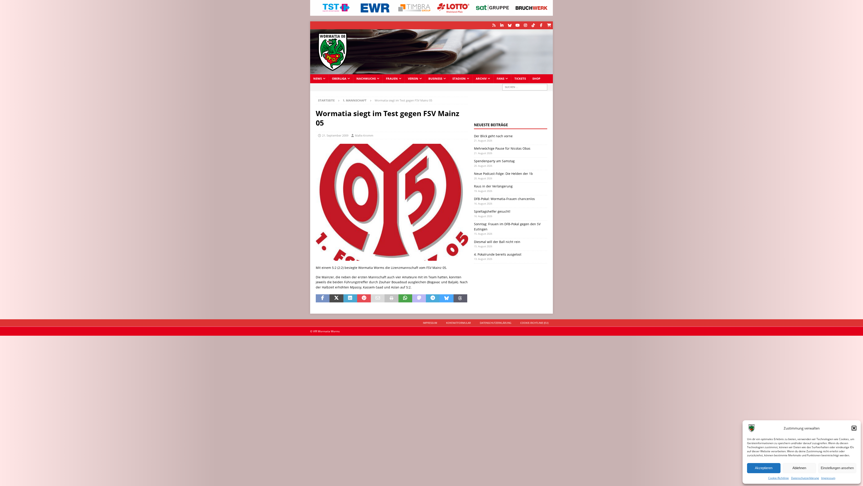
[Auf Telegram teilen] (433, 298)
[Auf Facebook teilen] (322, 298)
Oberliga (339, 79)
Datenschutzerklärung (805, 478)
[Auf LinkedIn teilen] (350, 298)
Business (435, 79)
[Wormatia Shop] (549, 25)
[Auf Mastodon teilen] (419, 298)
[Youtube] (517, 25)
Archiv (481, 79)
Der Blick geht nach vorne (493, 136)
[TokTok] (533, 25)
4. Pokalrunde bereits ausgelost (497, 254)
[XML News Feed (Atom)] (494, 25)
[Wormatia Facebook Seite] (541, 25)
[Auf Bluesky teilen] (446, 298)
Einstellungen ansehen (837, 468)
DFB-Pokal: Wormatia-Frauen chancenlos (504, 199)
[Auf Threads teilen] (460, 298)
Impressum (828, 478)
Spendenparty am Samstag (494, 161)
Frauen (392, 79)
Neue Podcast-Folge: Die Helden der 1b (503, 173)
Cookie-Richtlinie (778, 478)
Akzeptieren (763, 468)
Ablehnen (799, 468)
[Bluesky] (510, 25)
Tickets (520, 79)
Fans (500, 79)
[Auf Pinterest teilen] (364, 298)
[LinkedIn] (502, 25)
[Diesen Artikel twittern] (336, 298)
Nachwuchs (366, 79)
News (317, 79)
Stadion (459, 79)
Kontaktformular (458, 322)
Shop (536, 79)
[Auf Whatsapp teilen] (405, 298)
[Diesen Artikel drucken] (391, 298)
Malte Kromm (364, 135)
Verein (413, 79)
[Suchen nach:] (524, 87)
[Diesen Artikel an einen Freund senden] (378, 298)
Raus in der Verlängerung (493, 186)
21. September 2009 (335, 135)
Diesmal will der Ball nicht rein (497, 242)
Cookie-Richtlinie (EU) (534, 322)
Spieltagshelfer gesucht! (492, 211)
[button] (854, 428)
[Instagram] (525, 25)
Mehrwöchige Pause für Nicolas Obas (502, 148)
